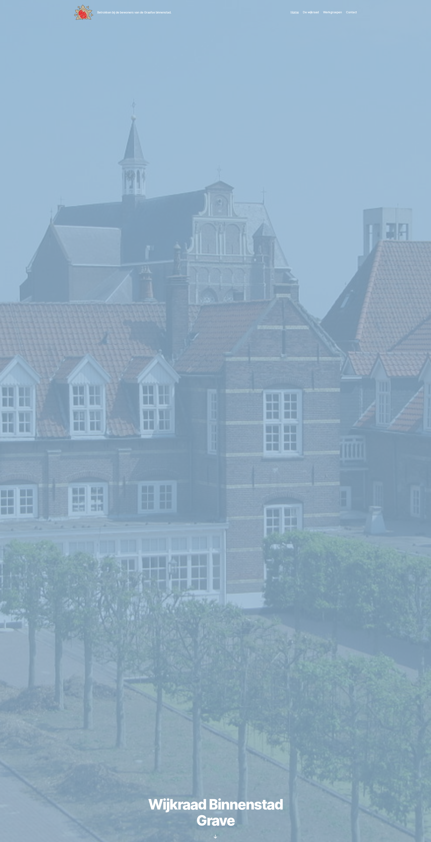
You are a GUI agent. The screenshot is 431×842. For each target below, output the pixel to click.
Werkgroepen (332, 12)
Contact (351, 12)
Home (295, 12)
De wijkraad (311, 12)
